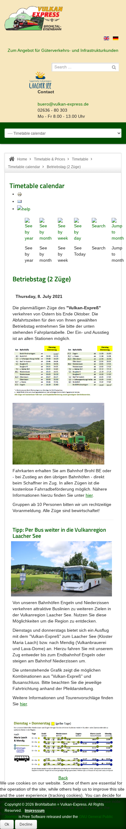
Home (22, 159)
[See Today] (80, 229)
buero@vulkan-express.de (63, 104)
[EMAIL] (19, 201)
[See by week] (63, 229)
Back (63, 777)
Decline (26, 824)
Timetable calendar (24, 167)
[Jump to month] (118, 229)
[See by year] (29, 229)
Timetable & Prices (49, 159)
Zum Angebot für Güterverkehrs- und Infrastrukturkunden (63, 50)
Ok (7, 824)
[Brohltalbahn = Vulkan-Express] (34, 18)
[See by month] (45, 229)
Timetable (80, 159)
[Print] (19, 193)
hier (89, 495)
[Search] (99, 223)
